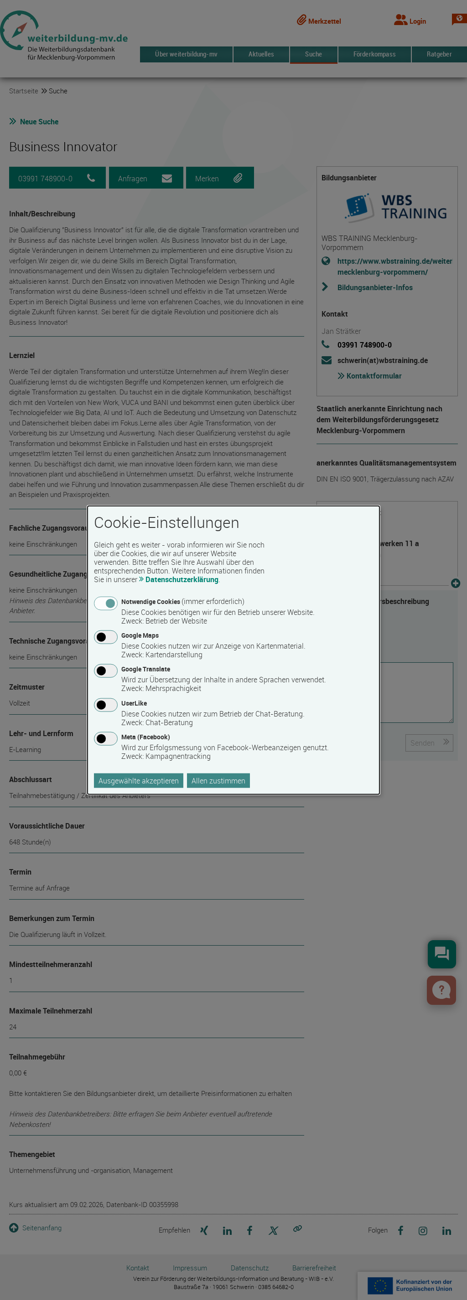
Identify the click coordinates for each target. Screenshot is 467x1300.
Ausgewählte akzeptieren (139, 780)
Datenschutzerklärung (181, 579)
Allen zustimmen (218, 780)
